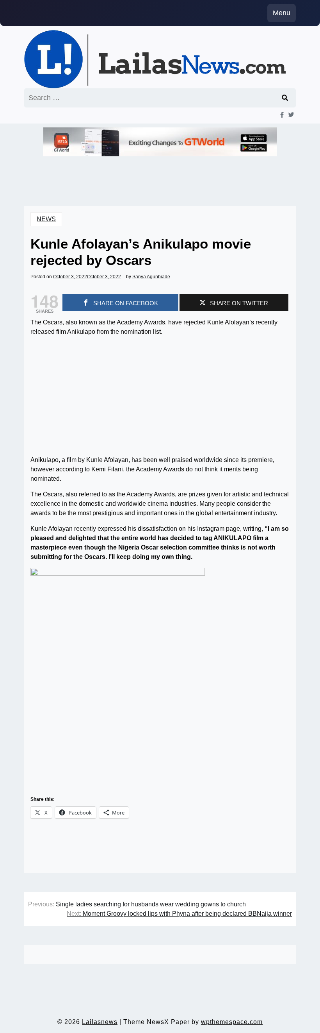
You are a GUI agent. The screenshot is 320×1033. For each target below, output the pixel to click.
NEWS (46, 219)
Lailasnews (99, 1022)
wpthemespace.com (232, 1022)
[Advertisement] (160, 397)
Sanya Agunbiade (151, 276)
